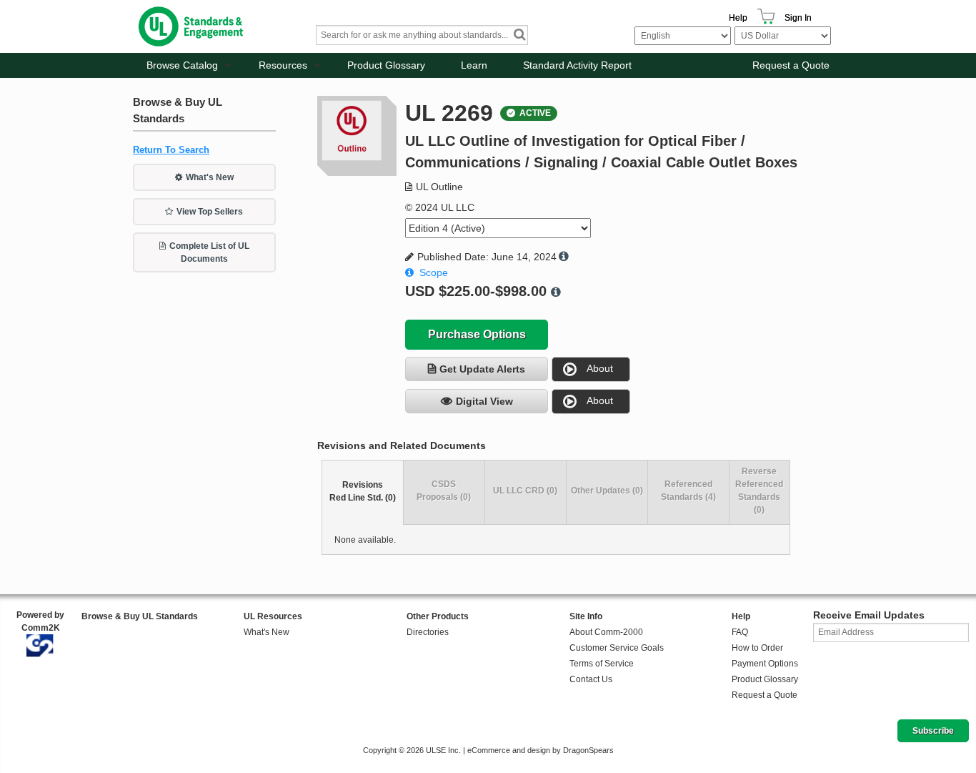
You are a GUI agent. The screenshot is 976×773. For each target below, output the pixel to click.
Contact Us (590, 679)
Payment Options (765, 664)
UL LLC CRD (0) (525, 491)
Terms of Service (601, 664)
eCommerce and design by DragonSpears (540, 750)
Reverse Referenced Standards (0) (759, 490)
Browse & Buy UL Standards (139, 616)
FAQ (740, 632)
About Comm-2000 (606, 632)
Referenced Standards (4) (688, 490)
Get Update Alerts (482, 369)
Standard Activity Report (577, 65)
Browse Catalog (182, 65)
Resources (283, 65)
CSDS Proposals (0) (444, 490)
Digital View (484, 401)
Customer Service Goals (616, 648)
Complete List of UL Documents (209, 252)
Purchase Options (477, 334)
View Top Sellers (209, 212)
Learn (474, 65)
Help (738, 18)
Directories (428, 632)
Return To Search (171, 149)
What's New (210, 177)
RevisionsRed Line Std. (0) (362, 491)
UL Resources (273, 616)
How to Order (757, 648)
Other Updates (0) (607, 491)
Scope (433, 272)
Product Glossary (386, 65)
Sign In (798, 18)
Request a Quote (791, 65)
